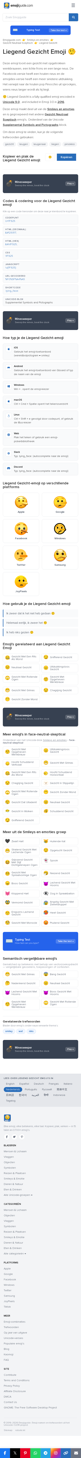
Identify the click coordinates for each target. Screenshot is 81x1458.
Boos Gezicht (16, 883)
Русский (47, 1089)
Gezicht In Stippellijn (58, 783)
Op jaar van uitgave (15, 1332)
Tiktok (7, 1306)
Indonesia (59, 1095)
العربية (35, 1095)
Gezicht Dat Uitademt (21, 802)
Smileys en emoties (38, 40)
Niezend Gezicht (56, 873)
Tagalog (10, 1100)
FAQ (6, 1359)
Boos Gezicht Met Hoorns (57, 993)
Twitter (7, 1290)
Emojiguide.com (12, 40)
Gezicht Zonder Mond (21, 699)
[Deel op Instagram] (55, 1453)
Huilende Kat (54, 841)
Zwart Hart (14, 841)
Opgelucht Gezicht (57, 850)
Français (54, 1083)
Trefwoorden (11, 1327)
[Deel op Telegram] (45, 1453)
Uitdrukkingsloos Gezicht (56, 668)
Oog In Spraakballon (58, 893)
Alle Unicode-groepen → (18, 1195)
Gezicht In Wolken (19, 811)
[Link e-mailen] (76, 1453)
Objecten (9, 1162)
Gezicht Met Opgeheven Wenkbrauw (53, 679)
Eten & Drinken (13, 1189)
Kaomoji (8, 1354)
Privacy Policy (12, 1385)
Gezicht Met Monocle (21, 922)
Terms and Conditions (17, 1380)
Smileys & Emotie (14, 1178)
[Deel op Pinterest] (25, 1453)
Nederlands (13, 1089)
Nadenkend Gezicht (20, 983)
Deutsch (39, 1083)
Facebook (10, 1279)
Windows (9, 1285)
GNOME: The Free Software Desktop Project (30, 1407)
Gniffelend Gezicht (57, 657)
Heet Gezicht (54, 912)
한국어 (23, 1095)
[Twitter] (14, 1137)
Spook (50, 860)
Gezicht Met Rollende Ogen (21, 678)
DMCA (7, 1396)
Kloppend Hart (17, 893)
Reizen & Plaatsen (15, 1173)
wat (21, 1031)
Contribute (10, 1374)
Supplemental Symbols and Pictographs (29, 302)
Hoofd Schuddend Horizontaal (57, 773)
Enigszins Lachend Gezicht (19, 913)
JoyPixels (9, 1301)
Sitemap (8, 1430)
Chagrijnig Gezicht (57, 690)
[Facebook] (7, 1137)
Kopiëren (66, 157)
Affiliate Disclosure (15, 1391)
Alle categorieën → (15, 1253)
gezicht (9, 144)
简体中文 (62, 1089)
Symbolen (10, 1167)
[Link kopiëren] (66, 1453)
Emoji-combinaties (14, 1321)
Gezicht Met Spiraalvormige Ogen (21, 874)
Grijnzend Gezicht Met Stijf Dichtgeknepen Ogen (21, 862)
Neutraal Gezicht (18, 667)
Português (31, 1089)
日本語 (10, 1095)
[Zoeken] (73, 17)
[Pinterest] (22, 1137)
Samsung (9, 1295)
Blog (6, 1349)
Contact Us (10, 1402)
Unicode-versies (13, 1338)
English (10, 1083)
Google (8, 1274)
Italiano (68, 1083)
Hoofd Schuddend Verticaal (19, 763)
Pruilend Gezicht (56, 922)
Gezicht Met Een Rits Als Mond (20, 658)
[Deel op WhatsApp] (35, 1453)
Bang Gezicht (54, 974)
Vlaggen (9, 1156)
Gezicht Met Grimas (20, 690)
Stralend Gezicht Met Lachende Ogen (21, 851)
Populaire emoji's (14, 1343)
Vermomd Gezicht (19, 902)
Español (24, 1083)
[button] (40, 219)
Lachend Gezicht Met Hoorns (59, 884)
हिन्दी (46, 1095)
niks (31, 1031)
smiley (9, 1031)
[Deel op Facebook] (5, 1453)
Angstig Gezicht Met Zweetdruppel (58, 903)
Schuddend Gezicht (58, 811)
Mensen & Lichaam (15, 1151)
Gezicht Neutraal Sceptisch (18, 43)
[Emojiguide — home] (18, 6)
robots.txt (20, 1430)
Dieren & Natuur (13, 1184)
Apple (7, 1268)
